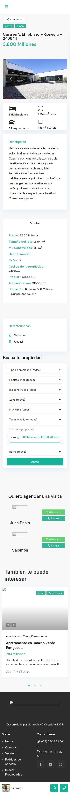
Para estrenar (39, 636)
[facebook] (41, 764)
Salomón (16, 788)
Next (59, 79)
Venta (8, 26)
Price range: (14, 437)
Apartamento (14, 636)
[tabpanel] (35, 79)
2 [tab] (35, 685)
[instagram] (61, 764)
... (60, 664)
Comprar (11, 747)
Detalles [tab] (35, 223)
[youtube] (51, 764)
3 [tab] (41, 685)
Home (9, 741)
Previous (11, 79)
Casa (20, 26)
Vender (10, 753)
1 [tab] (29, 685)
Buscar (35, 461)
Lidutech (33, 724)
